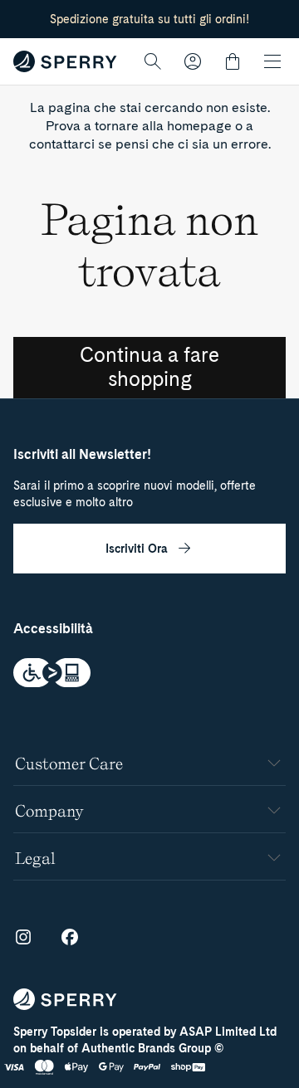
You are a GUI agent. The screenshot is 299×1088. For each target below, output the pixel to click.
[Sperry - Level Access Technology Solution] (149, 675)
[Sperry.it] (65, 61)
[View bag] (232, 61)
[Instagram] (23, 937)
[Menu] (272, 61)
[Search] (153, 61)
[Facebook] (70, 937)
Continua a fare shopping (149, 367)
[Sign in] (192, 61)
